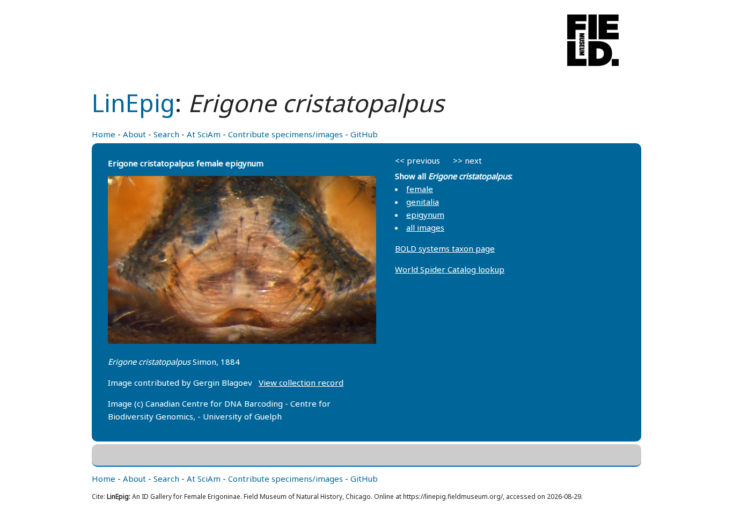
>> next (467, 160)
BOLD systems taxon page (445, 248)
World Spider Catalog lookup (449, 269)
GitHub (364, 134)
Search (166, 134)
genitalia (422, 201)
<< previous (417, 160)
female (419, 188)
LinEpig (133, 102)
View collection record (301, 382)
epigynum (425, 214)
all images (425, 227)
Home (103, 134)
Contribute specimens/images (285, 134)
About (134, 134)
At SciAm (204, 134)
